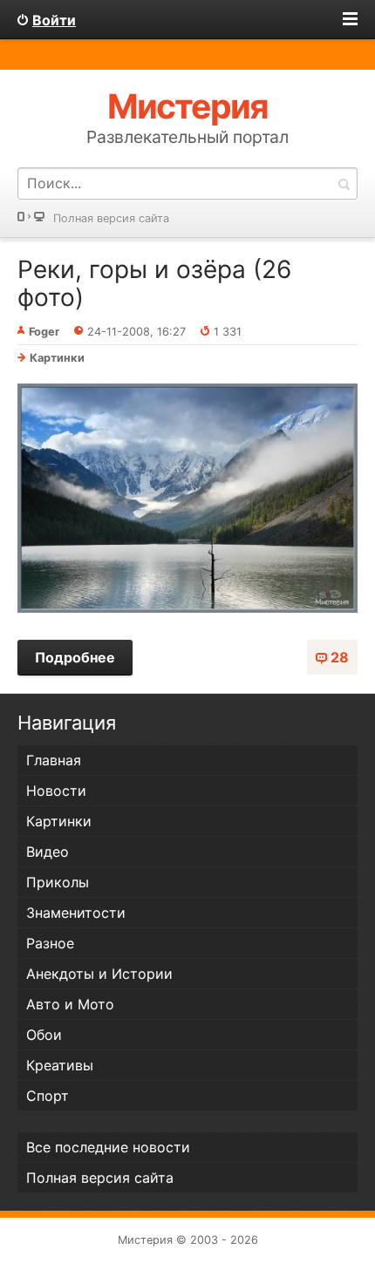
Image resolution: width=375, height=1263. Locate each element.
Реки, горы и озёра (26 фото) (154, 283)
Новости (56, 790)
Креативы (59, 1065)
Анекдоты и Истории (99, 973)
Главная (53, 760)
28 (340, 657)
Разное (50, 943)
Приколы (57, 882)
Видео (47, 851)
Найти (344, 183)
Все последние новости (108, 1147)
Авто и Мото (70, 1004)
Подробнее (75, 657)
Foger (44, 331)
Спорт (47, 1095)
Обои (44, 1034)
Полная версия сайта (111, 218)
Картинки (57, 357)
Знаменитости (76, 912)
